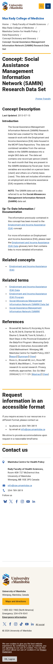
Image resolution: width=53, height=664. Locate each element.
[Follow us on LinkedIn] (33, 501)
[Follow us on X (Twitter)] (11, 501)
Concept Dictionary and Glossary (19, 38)
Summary (23, 356)
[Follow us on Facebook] (16, 501)
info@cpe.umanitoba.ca (33, 429)
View (32, 356)
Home (5, 24)
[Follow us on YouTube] (28, 501)
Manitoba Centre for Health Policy (19, 31)
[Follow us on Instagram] (22, 501)
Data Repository (10, 34)
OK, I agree (9, 659)
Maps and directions (16, 601)
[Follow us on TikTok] (21, 624)
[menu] (48, 6)
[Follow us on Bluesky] (5, 501)
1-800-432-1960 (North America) (18, 610)
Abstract (36, 374)
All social (40, 624)
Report (13, 356)
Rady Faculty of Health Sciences (29, 24)
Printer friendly (43, 98)
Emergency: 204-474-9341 (15, 613)
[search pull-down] (41, 6)
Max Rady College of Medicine (23, 18)
